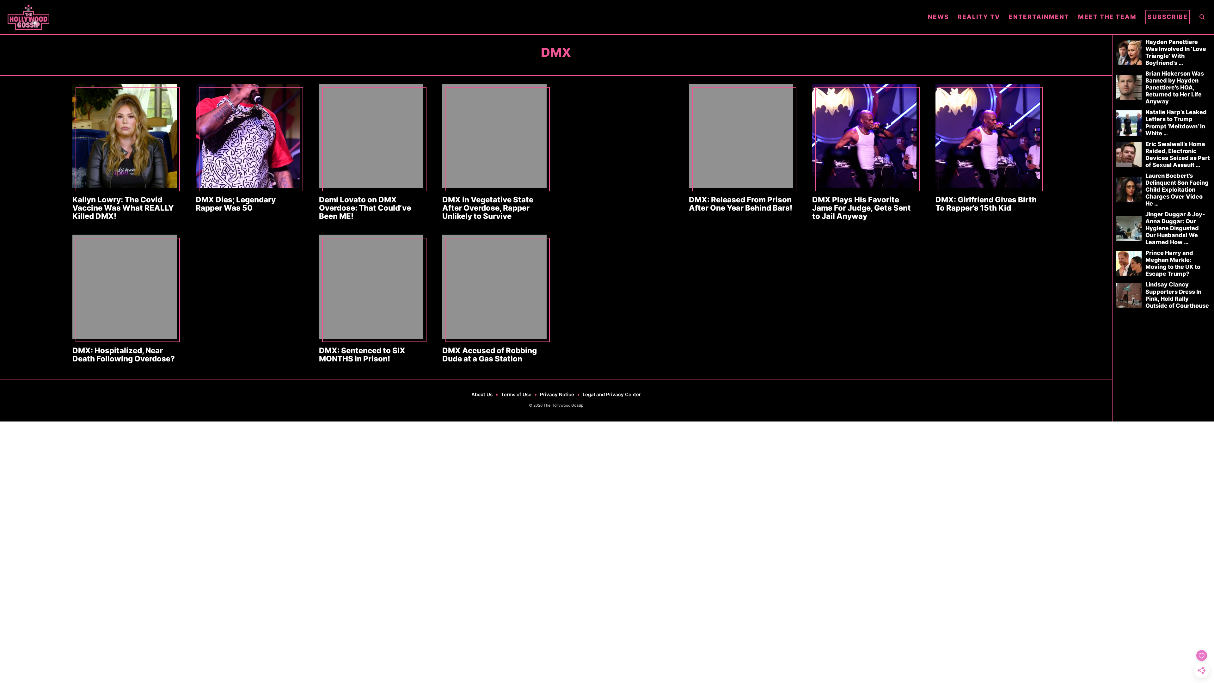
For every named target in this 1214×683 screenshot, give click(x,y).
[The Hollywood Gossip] (463, 17)
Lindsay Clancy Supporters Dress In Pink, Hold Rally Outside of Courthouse (1177, 295)
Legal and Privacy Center (612, 394)
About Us (482, 394)
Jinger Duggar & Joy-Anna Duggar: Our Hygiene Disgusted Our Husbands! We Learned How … (1175, 228)
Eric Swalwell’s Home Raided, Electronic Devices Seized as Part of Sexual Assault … (1177, 154)
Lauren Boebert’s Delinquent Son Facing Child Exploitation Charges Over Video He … (1177, 189)
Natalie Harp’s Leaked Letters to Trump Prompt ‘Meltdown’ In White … (1176, 122)
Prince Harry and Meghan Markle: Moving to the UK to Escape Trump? (1172, 263)
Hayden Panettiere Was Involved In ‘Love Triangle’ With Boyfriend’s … (1175, 52)
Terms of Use (516, 394)
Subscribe (1168, 17)
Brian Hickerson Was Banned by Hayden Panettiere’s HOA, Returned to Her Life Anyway (1174, 87)
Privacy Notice (557, 394)
